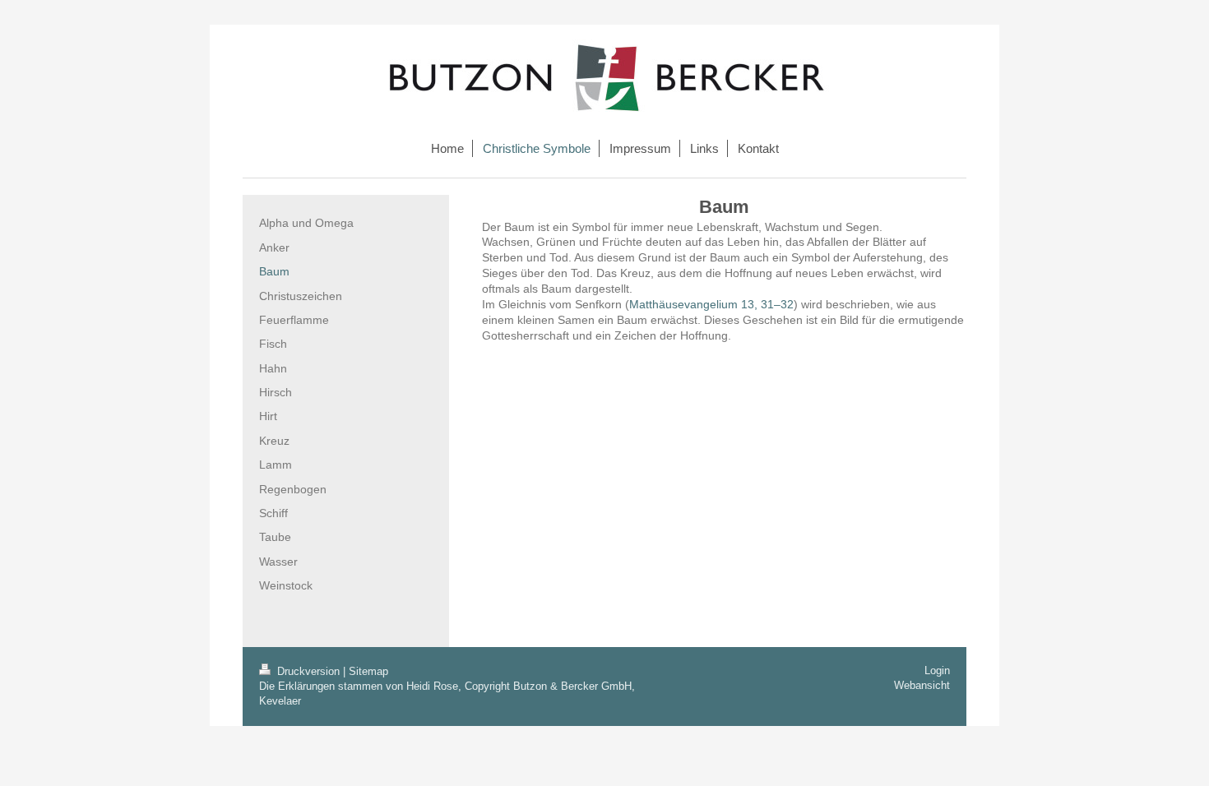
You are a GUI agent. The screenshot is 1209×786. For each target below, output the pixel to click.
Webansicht (922, 685)
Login (937, 670)
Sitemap (368, 671)
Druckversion (308, 671)
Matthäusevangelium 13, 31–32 (711, 304)
